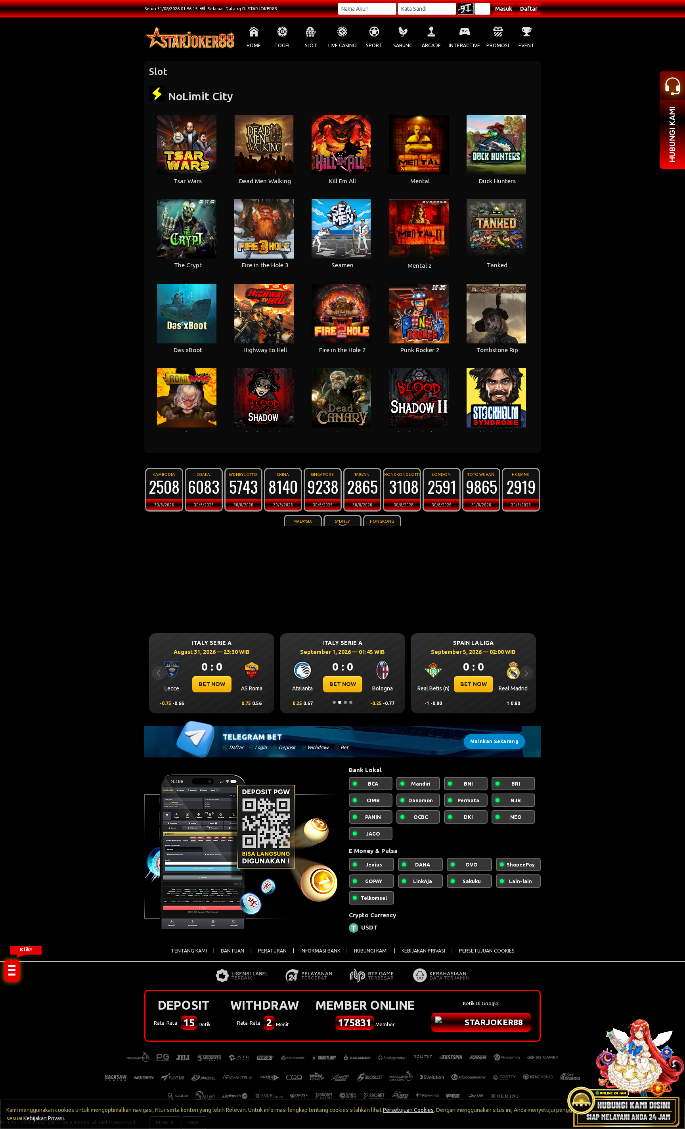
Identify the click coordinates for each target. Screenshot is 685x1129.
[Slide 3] (345, 702)
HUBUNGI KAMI (371, 950)
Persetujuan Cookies (408, 1110)
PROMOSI (497, 45)
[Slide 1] (334, 702)
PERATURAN (272, 950)
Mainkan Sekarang (494, 741)
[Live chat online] (625, 1069)
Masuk (503, 9)
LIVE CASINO (342, 45)
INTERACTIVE (464, 45)
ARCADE (431, 45)
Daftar (529, 9)
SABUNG (403, 45)
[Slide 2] (339, 702)
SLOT (311, 45)
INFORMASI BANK (320, 950)
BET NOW (212, 684)
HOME (254, 45)
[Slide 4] (350, 702)
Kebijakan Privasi (43, 1118)
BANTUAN (232, 950)
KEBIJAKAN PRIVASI (423, 950)
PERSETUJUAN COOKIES (487, 950)
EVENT (526, 45)
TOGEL (282, 45)
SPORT (374, 45)
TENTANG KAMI (189, 950)
